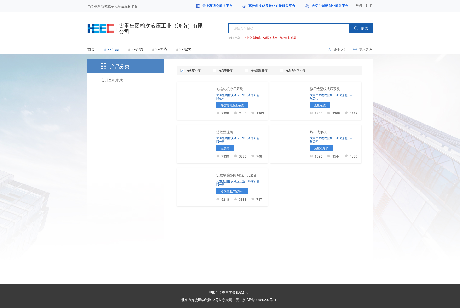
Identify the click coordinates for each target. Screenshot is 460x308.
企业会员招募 (252, 37)
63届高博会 (270, 37)
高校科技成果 (288, 37)
